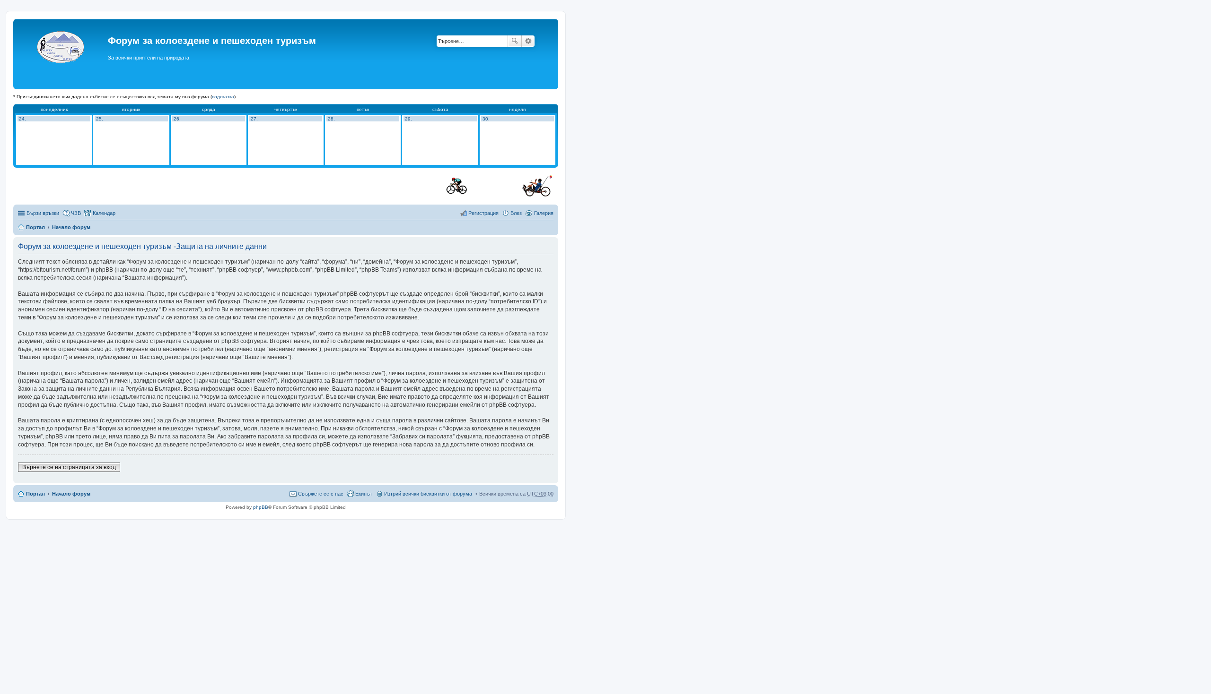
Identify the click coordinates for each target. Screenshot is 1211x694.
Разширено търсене (528, 41)
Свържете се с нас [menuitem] (320, 494)
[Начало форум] (62, 54)
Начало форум (71, 227)
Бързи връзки (42, 213)
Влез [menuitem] (516, 213)
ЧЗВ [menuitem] (76, 213)
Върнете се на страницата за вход (69, 467)
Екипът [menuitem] (363, 494)
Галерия (543, 213)
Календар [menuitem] (104, 213)
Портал (35, 227)
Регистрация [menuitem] (483, 213)
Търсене (515, 41)
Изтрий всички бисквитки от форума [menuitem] (428, 494)
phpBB (260, 507)
